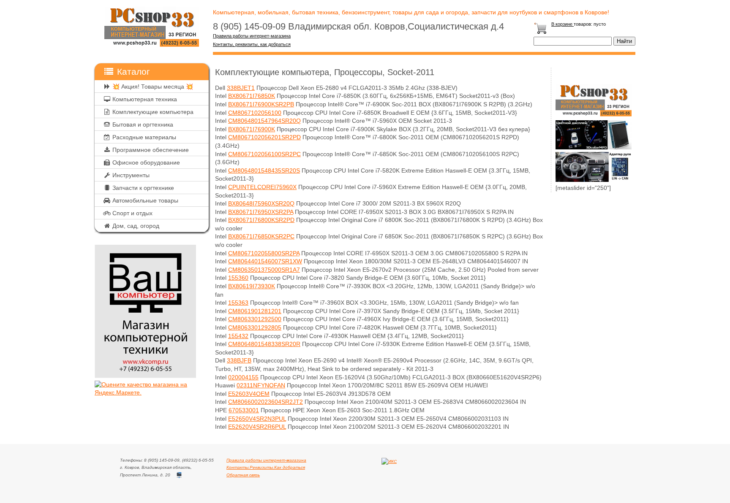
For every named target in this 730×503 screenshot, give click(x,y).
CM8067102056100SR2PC (264, 154)
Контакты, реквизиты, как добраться (252, 44)
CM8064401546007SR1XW (265, 261)
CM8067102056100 (254, 112)
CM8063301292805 (254, 327)
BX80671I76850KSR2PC (261, 236)
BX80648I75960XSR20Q (261, 203)
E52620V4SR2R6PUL (257, 426)
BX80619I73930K (251, 286)
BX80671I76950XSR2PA (260, 211)
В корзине (562, 24)
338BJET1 (241, 87)
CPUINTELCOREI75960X (262, 187)
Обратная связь (243, 475)
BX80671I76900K (251, 129)
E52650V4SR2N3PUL (257, 418)
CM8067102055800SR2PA (264, 253)
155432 (238, 336)
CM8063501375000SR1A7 (264, 269)
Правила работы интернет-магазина (252, 35)
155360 (238, 277)
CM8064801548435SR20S (264, 170)
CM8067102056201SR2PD (264, 137)
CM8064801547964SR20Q (264, 120)
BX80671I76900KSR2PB (261, 104)
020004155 (243, 377)
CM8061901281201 (254, 311)
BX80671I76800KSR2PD (261, 219)
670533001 (244, 410)
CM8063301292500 (254, 319)
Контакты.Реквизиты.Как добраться (265, 467)
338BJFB (239, 360)
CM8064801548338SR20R (264, 344)
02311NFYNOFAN (261, 385)
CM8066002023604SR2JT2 (265, 401)
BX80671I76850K (251, 95)
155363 (238, 302)
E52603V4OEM (249, 393)
